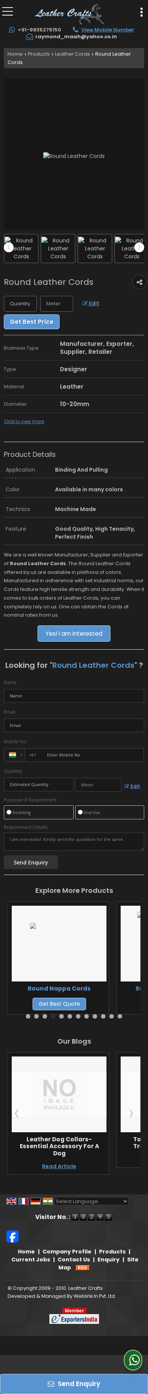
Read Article (119, 1159)
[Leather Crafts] (69, 13)
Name (10, 682)
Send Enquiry (78, 1383)
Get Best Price (32, 322)
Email (9, 712)
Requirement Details (25, 827)
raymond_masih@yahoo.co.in (76, 36)
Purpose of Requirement (30, 800)
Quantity (13, 771)
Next (139, 247)
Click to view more (24, 422)
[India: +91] (14, 755)
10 (103, 1016)
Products (39, 54)
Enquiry (109, 1259)
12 (120, 1016)
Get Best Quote (94, 1004)
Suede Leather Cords (93, 988)
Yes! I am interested (74, 634)
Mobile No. (15, 741)
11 (111, 1016)
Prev (9, 247)
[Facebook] (12, 1236)
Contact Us (74, 1259)
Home (15, 54)
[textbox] (56, 304)
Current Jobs (30, 1259)
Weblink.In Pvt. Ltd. (95, 1296)
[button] (107, 29)
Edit (93, 303)
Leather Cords (72, 54)
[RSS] (83, 1267)
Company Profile (67, 1251)
